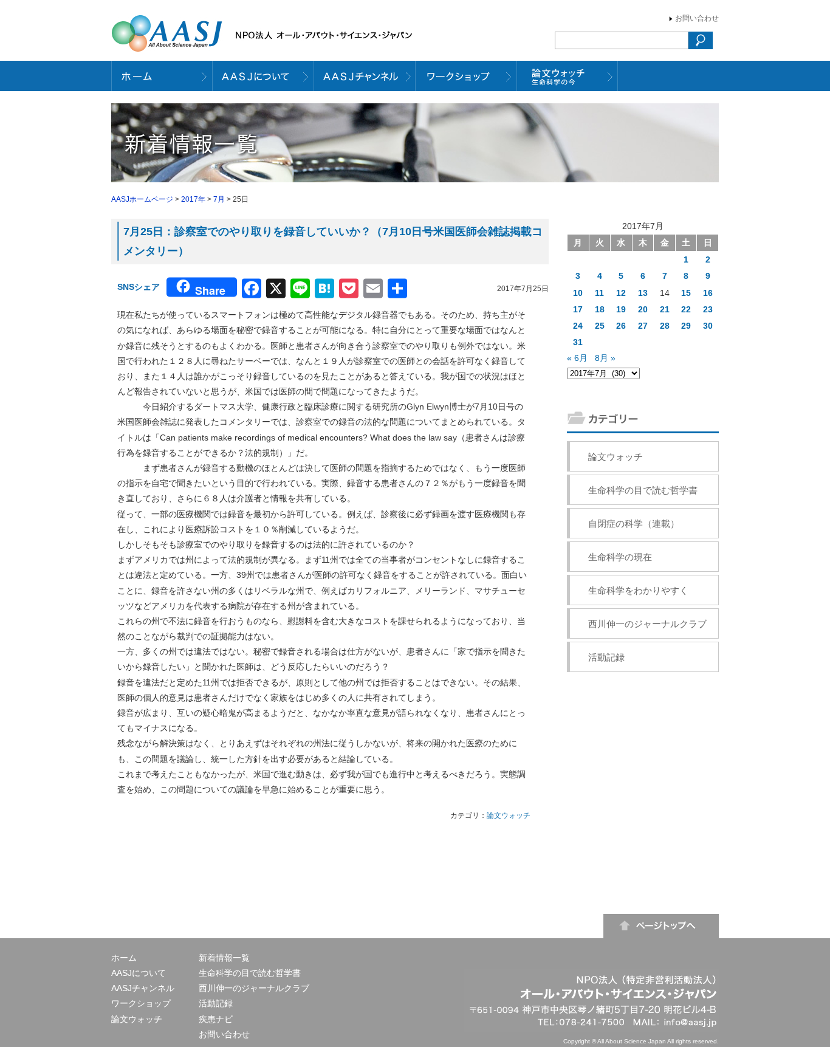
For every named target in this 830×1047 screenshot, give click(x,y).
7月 (219, 199)
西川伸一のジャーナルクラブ (647, 624)
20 (643, 309)
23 (708, 309)
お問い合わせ (697, 18)
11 (599, 293)
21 (665, 309)
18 (600, 309)
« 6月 (577, 358)
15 (686, 293)
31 (578, 342)
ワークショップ (141, 1003)
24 (578, 326)
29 (686, 326)
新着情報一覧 (224, 958)
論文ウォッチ (508, 815)
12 (621, 293)
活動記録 (606, 657)
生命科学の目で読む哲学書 (643, 490)
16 (708, 293)
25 (600, 326)
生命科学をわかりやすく (638, 590)
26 (621, 326)
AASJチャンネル (142, 988)
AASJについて (138, 973)
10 (578, 293)
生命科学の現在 (620, 557)
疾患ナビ (216, 1019)
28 (665, 326)
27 (643, 326)
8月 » (605, 358)
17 (578, 309)
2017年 (193, 199)
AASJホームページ (142, 199)
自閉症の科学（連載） (633, 523)
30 (708, 326)
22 (686, 309)
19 (621, 309)
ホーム (124, 958)
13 (643, 293)
